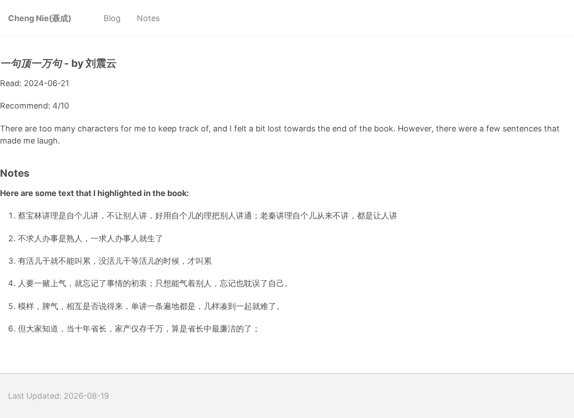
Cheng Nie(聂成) (39, 18)
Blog (112, 18)
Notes (148, 18)
